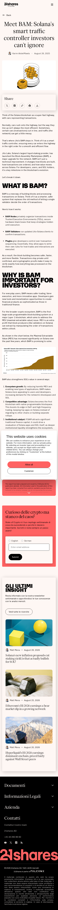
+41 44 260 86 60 (12, 837)
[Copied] (22, 105)
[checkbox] (29, 541)
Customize (29, 471)
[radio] (13, 541)
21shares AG (10, 831)
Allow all (29, 464)
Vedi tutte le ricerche (19, 611)
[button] (52, 4)
